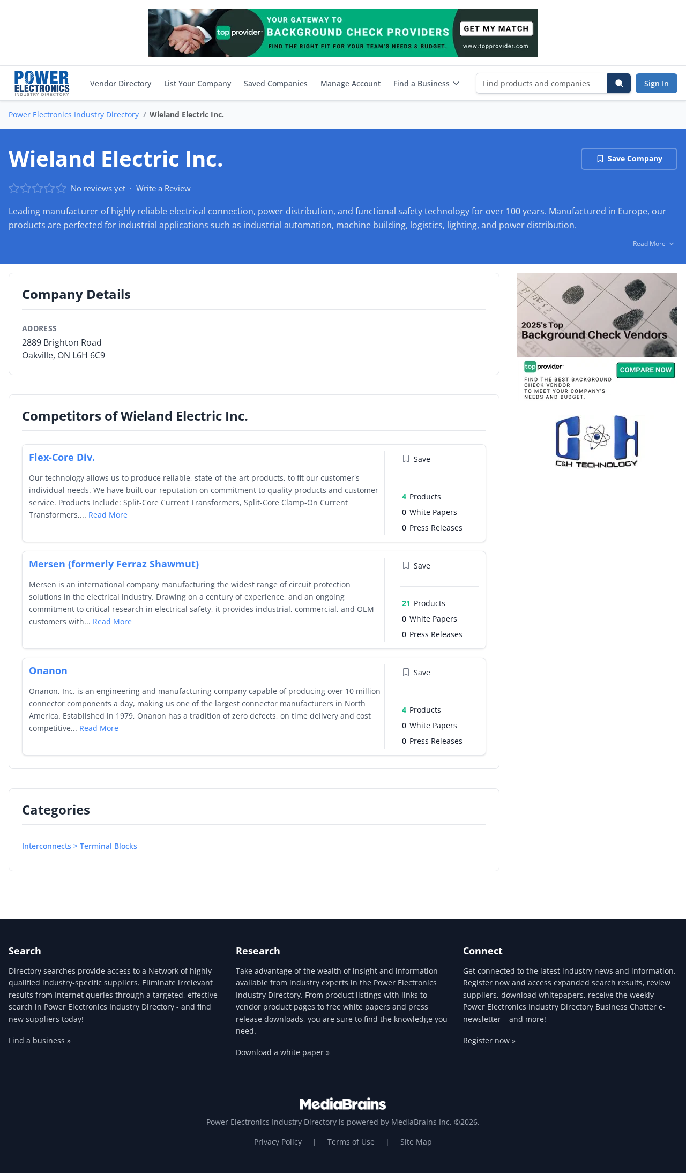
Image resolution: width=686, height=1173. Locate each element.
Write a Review (163, 188)
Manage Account (350, 83)
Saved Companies (276, 83)
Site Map (416, 1142)
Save (422, 459)
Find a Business (421, 83)
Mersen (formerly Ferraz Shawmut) (114, 563)
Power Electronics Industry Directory (74, 114)
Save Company (635, 158)
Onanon (48, 670)
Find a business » (40, 1040)
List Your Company (197, 83)
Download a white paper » (283, 1052)
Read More (108, 515)
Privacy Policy (278, 1142)
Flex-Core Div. (62, 457)
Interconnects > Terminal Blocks (79, 846)
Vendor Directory (120, 83)
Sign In (656, 83)
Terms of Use (351, 1142)
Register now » (489, 1040)
